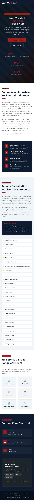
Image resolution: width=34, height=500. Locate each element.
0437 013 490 (18, 134)
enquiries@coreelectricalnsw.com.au (18, 443)
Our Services (17, 45)
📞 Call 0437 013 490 (17, 40)
